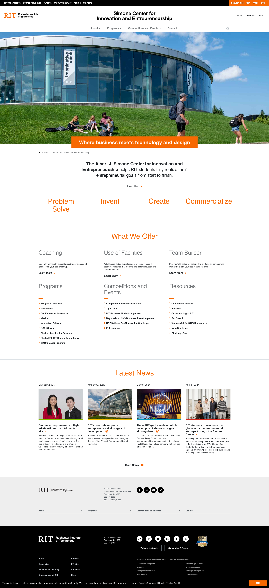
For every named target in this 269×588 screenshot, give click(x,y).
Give (263, 3)
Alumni (77, 3)
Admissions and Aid (48, 575)
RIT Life (75, 564)
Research (75, 558)
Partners (87, 3)
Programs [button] (113, 28)
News (239, 15)
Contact (172, 28)
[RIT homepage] (21, 15)
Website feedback (149, 548)
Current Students (32, 3)
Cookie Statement (147, 583)
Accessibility (142, 574)
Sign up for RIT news (178, 548)
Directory (250, 15)
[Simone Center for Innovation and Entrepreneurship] (57, 490)
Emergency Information (146, 570)
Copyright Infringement (195, 570)
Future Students (12, 3)
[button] (227, 28)
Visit (248, 3)
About (41, 558)
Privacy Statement (193, 574)
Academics (44, 564)
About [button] (94, 28)
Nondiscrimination (193, 567)
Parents (48, 3)
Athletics (75, 569)
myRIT (262, 15)
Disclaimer (141, 567)
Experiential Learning (49, 569)
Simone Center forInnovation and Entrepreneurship (134, 15)
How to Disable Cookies (170, 583)
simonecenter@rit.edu (112, 499)
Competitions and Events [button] (143, 28)
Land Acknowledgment (146, 563)
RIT (40, 152)
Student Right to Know (194, 563)
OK (258, 583)
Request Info (237, 3)
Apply (255, 3)
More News (132, 465)
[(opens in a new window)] (140, 490)
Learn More (133, 186)
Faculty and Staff (62, 3)
